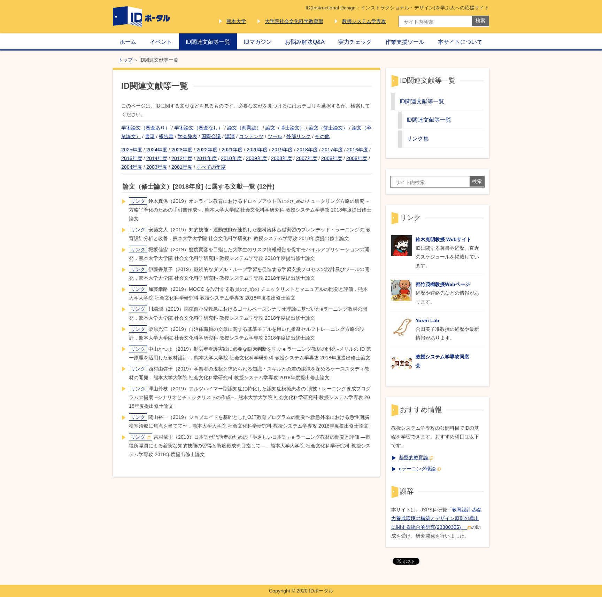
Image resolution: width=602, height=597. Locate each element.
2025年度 (131, 149)
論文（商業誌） (244, 127)
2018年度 (307, 149)
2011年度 (206, 158)
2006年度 (331, 158)
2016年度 (357, 149)
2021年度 (232, 149)
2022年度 (206, 149)
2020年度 (257, 149)
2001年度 (181, 167)
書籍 (150, 136)
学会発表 (187, 136)
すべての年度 (211, 167)
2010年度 (231, 158)
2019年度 (282, 149)
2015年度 (131, 158)
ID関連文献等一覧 (208, 42)
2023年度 (181, 149)
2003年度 (156, 167)
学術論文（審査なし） (198, 127)
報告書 (166, 136)
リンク (138, 201)
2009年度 (256, 158)
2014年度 (156, 158)
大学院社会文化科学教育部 (294, 21)
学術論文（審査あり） (145, 127)
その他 (322, 136)
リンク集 (418, 138)
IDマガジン (258, 42)
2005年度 (356, 158)
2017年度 (332, 149)
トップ (125, 60)
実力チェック (355, 42)
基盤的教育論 (413, 457)
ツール (275, 136)
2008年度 (281, 158)
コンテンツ (251, 136)
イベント (161, 42)
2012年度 (181, 158)
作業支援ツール (404, 42)
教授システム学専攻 (364, 21)
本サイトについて (460, 42)
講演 (230, 136)
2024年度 (156, 149)
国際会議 (211, 136)
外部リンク (298, 136)
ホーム (127, 42)
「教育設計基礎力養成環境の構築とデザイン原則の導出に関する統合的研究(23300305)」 (436, 518)
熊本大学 (236, 21)
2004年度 (131, 167)
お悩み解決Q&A (305, 42)
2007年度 (306, 158)
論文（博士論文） (284, 127)
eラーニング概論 (417, 468)
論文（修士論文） (328, 127)
